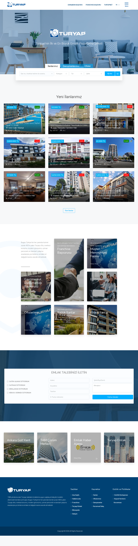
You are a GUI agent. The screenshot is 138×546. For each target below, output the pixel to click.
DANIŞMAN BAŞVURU (75, 5)
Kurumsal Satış (98, 506)
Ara (110, 74)
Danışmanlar (97, 502)
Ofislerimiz (97, 499)
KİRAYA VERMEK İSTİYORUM (20, 393)
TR (116, 5)
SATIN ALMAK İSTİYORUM (19, 381)
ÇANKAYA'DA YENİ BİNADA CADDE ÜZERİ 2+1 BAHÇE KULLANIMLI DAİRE (112, 192)
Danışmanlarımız (71, 66)
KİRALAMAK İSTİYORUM (18, 389)
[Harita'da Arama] (117, 73)
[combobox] (62, 73)
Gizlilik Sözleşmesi (121, 495)
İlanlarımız (53, 66)
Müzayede (76, 510)
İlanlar (95, 495)
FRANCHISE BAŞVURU (93, 5)
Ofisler (88, 66)
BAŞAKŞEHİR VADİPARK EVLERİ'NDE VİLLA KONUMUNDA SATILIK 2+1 (66, 192)
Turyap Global (77, 506)
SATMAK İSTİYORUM (17, 385)
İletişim (74, 514)
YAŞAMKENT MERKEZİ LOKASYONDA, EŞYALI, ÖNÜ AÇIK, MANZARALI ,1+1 (112, 158)
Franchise (75, 502)
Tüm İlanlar (69, 211)
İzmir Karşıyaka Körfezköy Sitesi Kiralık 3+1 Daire (68, 125)
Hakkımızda (76, 499)
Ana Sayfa (75, 495)
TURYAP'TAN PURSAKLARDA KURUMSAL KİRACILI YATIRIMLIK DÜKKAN (110, 124)
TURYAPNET (108, 5)
